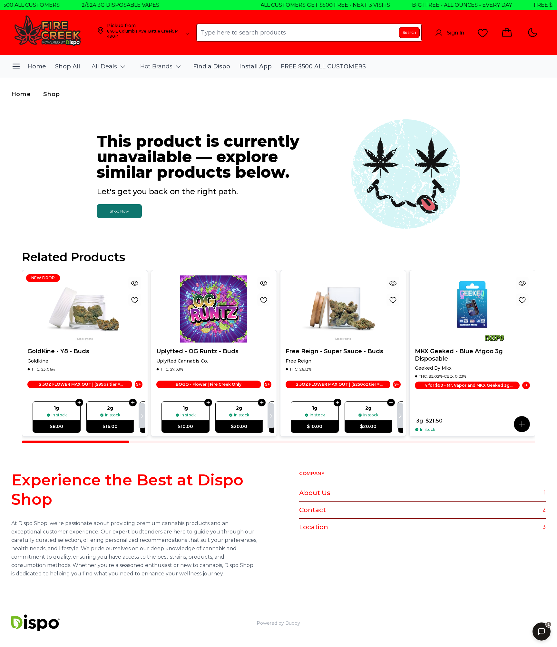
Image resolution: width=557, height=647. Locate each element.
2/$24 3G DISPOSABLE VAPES (103, 5)
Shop (51, 94)
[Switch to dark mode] (532, 33)
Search (409, 32)
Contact (312, 510)
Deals (519, 623)
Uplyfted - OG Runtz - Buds (197, 351)
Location (313, 527)
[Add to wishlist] (134, 300)
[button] (522, 424)
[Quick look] (134, 283)
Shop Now (119, 211)
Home (21, 94)
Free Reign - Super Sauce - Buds (334, 351)
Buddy (292, 623)
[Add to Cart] (79, 402)
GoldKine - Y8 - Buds (58, 351)
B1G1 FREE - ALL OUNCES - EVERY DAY (444, 5)
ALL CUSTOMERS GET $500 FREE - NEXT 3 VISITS (307, 5)
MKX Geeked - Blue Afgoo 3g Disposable (459, 355)
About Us (314, 493)
